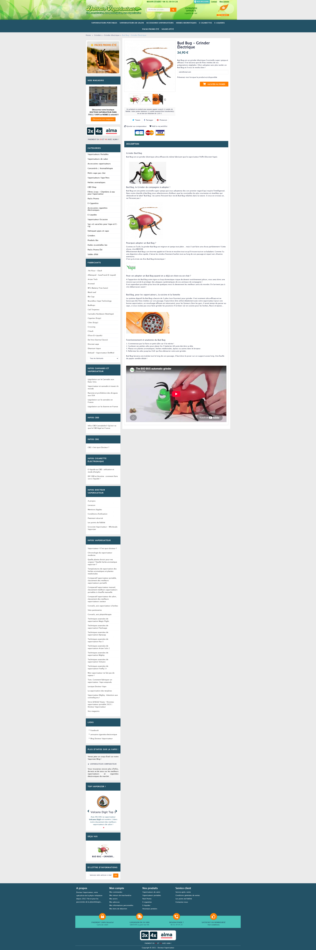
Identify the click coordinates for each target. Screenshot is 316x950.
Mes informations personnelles (121, 905)
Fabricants (94, 263)
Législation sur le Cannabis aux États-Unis (101, 381)
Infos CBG (93, 439)
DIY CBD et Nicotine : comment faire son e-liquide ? (103, 477)
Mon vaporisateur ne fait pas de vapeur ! (101, 674)
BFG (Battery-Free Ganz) (98, 288)
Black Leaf (92, 292)
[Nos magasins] (103, 96)
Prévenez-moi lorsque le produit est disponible (197, 77)
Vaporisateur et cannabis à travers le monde (103, 387)
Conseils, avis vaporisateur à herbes (103, 606)
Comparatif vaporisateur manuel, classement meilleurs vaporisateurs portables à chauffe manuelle (102, 590)
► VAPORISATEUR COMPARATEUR (102, 764)
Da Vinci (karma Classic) (98, 340)
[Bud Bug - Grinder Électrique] (134, 99)
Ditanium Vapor (94, 348)
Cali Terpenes (93, 309)
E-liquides (146, 905)
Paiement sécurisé (95, 518)
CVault (90, 331)
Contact (214, 1)
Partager (149, 120)
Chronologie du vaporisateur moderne (100, 554)
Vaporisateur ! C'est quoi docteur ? (102, 548)
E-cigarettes (147, 902)
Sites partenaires (95, 610)
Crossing (91, 327)
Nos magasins (203, 1)
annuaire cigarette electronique (103, 734)
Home (88, 35)
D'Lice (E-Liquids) (95, 335)
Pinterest (163, 120)
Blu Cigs (91, 296)
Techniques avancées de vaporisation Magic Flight (98, 620)
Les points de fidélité (96, 522)
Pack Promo (146, 899)
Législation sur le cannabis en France (100, 401)
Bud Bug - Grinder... (103, 857)
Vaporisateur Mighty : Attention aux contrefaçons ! (103, 696)
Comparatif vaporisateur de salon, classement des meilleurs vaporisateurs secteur (102, 599)
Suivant (165, 99)
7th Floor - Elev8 (95, 271)
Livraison (91, 505)
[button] (88, 811)
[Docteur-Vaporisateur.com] (115, 9)
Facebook (94, 730)
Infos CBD (93, 418)
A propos (92, 501)
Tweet (137, 120)
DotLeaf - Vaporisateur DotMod (101, 353)
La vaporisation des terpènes (100, 691)
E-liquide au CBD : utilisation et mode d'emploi (101, 471)
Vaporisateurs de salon (151, 892)
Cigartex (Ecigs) (94, 318)
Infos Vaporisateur (99, 540)
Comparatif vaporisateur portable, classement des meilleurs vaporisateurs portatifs (102, 580)
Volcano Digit (95, 819)
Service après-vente (183, 892)
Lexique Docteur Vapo (97, 686)
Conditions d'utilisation (97, 514)
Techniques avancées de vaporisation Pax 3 (98, 640)
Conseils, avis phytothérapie (99, 614)
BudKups (91, 305)
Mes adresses (114, 902)
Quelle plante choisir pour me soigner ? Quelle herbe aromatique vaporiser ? (102, 562)
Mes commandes (115, 892)
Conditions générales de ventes (188, 895)
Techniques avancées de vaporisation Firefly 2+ (98, 667)
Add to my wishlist (159, 126)
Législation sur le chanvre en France (103, 406)
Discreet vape (93, 344)
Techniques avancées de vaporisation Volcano (98, 661)
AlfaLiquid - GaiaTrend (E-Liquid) (102, 275)
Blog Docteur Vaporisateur (101, 738)
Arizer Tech (93, 279)
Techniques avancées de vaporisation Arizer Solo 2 (99, 647)
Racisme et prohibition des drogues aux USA (103, 394)
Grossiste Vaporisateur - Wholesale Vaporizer (102, 528)
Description (132, 144)
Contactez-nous (182, 902)
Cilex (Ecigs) (93, 322)
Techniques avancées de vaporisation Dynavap (98, 634)
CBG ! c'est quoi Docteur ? (98, 447)
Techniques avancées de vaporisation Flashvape (98, 627)
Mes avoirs (113, 899)
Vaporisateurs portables (151, 895)
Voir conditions (214, 925)
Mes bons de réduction (118, 909)
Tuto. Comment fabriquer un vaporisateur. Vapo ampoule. (100, 681)
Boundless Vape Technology (99, 301)
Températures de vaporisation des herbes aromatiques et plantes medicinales (102, 571)
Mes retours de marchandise (120, 895)
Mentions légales (95, 509)
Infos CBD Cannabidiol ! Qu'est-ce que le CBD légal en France (102, 427)
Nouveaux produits (149, 909)
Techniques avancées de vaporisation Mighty (98, 654)
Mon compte (224, 1)
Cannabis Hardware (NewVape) (101, 314)
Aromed (91, 284)
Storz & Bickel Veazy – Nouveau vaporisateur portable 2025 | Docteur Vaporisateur (101, 704)
